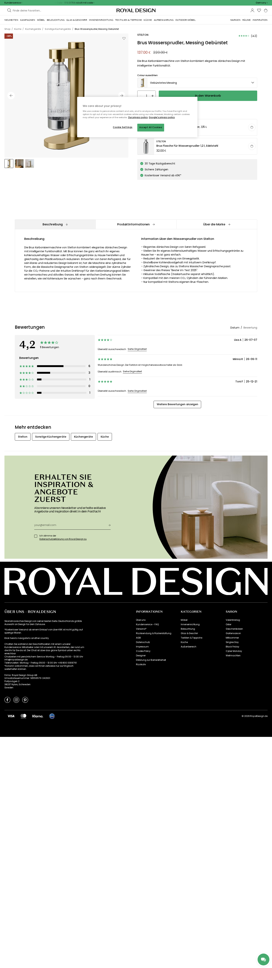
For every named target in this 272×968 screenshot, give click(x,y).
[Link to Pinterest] (25, 700)
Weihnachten (233, 655)
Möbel (184, 620)
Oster (228, 624)
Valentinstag (233, 620)
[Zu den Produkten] (197, 127)
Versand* (141, 629)
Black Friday (232, 647)
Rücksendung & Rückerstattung (153, 633)
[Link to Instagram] (16, 700)
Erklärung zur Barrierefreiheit (151, 660)
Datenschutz (143, 642)
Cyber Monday (234, 651)
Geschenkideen (234, 629)
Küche (184, 642)
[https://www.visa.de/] (10, 716)
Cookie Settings (122, 127)
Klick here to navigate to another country (26, 638)
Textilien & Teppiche (191, 638)
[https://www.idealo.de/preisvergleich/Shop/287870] (52, 716)
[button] (262, 2)
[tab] (55, 224)
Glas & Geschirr (189, 633)
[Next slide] (121, 95)
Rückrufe (141, 664)
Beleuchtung (188, 629)
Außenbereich (188, 647)
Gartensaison (233, 633)
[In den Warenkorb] (252, 127)
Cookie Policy (143, 651)
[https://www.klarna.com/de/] (37, 716)
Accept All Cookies (150, 127)
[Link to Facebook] (7, 700)
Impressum (142, 647)
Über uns (141, 620)
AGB (138, 638)
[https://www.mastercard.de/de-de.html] (23, 716)
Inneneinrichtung (190, 624)
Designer (141, 655)
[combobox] (262, 2)
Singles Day (232, 642)
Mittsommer (232, 638)
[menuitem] (11, 20)
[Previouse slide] (11, 95)
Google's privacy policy (162, 117)
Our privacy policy (138, 117)
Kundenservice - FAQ (147, 624)
